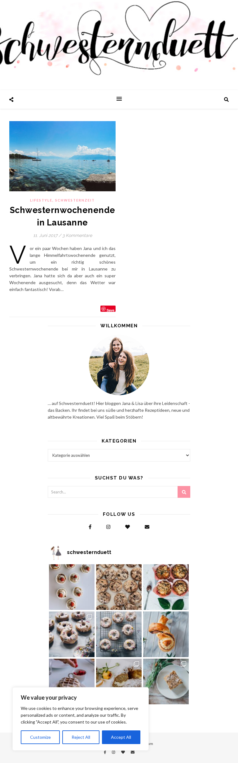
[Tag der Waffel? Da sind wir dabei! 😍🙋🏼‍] (72, 681)
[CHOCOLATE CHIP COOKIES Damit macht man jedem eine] (119, 587)
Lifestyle (41, 200)
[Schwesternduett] (119, 45)
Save (110, 310)
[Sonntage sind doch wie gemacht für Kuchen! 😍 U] (166, 681)
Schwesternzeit (75, 200)
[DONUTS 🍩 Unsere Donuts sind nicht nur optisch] (72, 634)
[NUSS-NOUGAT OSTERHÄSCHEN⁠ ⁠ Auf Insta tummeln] (166, 634)
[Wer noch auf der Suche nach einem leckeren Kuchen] (119, 681)
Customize (40, 737)
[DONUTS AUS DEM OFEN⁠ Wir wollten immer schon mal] (119, 634)
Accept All (121, 737)
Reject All (81, 737)
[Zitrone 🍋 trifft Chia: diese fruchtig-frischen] (72, 587)
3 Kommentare (77, 235)
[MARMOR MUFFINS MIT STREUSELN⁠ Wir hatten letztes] (166, 587)
